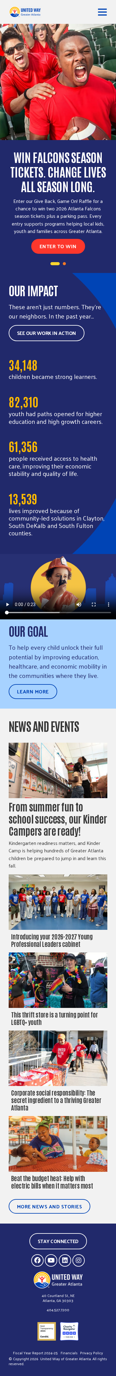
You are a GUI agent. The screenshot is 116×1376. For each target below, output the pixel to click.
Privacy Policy (91, 1353)
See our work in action (46, 332)
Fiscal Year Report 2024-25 (35, 1353)
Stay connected (58, 1241)
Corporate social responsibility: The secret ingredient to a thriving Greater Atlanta (56, 1100)
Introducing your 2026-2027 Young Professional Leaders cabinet (51, 940)
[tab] (55, 263)
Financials (69, 1353)
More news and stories (49, 1206)
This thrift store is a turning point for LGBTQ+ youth (54, 1018)
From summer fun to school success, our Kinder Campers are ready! (58, 818)
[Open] (102, 12)
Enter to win (58, 246)
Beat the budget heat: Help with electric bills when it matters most (52, 1181)
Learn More (33, 691)
